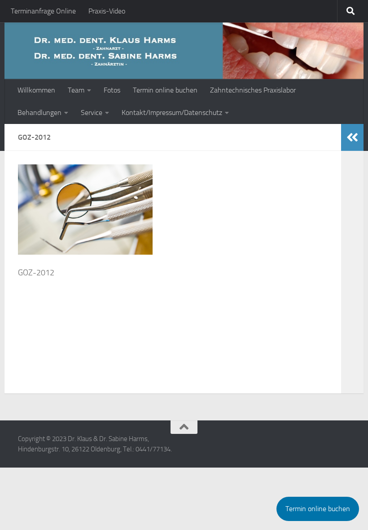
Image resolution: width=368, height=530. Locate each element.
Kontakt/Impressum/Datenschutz (172, 112)
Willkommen (36, 90)
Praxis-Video (106, 11)
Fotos (112, 90)
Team (76, 90)
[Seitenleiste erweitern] (352, 137)
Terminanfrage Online (43, 11)
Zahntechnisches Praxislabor (253, 90)
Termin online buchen (165, 90)
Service (91, 112)
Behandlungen (39, 112)
